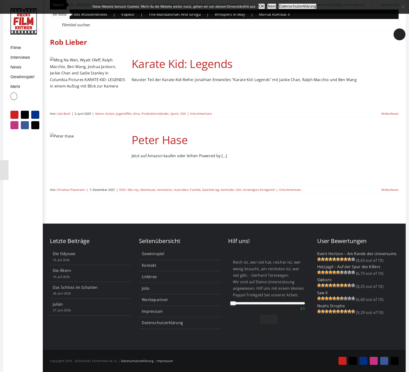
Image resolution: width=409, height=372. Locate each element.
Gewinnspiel (153, 253)
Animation (164, 190)
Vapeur (112, 14)
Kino (136, 113)
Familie (195, 190)
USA (183, 113)
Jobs (146, 288)
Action (110, 113)
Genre (99, 113)
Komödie (227, 190)
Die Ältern (62, 270)
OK (261, 6)
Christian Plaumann (71, 190)
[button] (23, 96)
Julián (58, 304)
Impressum (152, 311)
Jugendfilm (124, 113)
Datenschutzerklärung (162, 322)
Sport (174, 113)
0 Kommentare (201, 113)
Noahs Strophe (331, 305)
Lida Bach (64, 113)
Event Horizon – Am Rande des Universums (356, 253)
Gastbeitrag (210, 190)
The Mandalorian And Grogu (159, 14)
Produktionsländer (155, 113)
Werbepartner (155, 299)
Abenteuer (148, 190)
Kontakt (149, 265)
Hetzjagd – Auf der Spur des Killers (348, 266)
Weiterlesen (390, 113)
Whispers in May (214, 14)
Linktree (149, 276)
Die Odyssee (64, 253)
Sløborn (324, 279)
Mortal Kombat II (258, 14)
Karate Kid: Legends (182, 63)
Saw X (322, 292)
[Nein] (403, 7)
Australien (181, 190)
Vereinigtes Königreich (259, 190)
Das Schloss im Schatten (75, 287)
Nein (272, 6)
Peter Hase (160, 139)
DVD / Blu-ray (129, 190)
